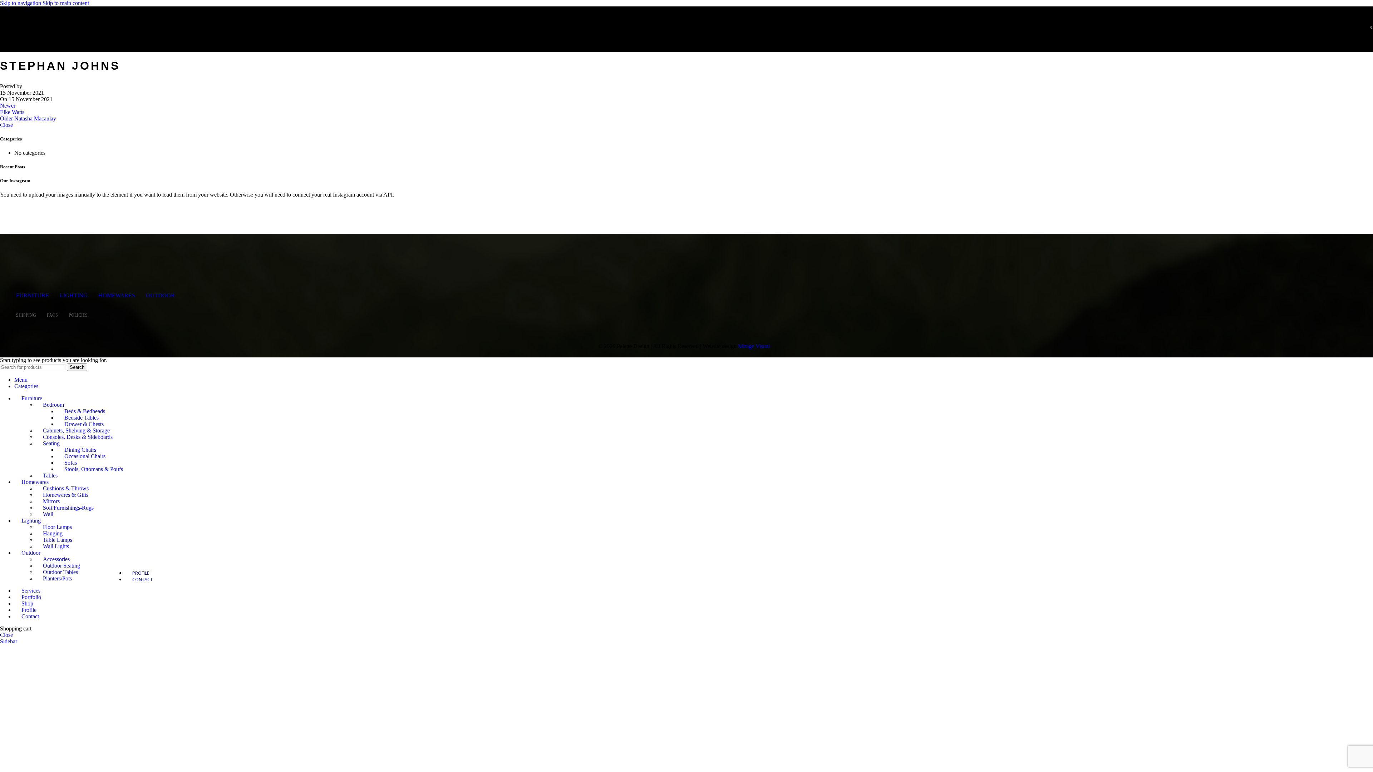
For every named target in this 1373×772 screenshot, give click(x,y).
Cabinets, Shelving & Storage (76, 430)
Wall (48, 514)
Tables (50, 475)
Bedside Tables (81, 418)
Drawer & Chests (84, 424)
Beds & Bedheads (84, 411)
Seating (51, 443)
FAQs (52, 315)
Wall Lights (56, 546)
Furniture (32, 295)
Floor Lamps (57, 527)
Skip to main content (66, 3)
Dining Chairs (80, 450)
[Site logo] (52, 41)
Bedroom (53, 405)
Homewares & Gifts (65, 495)
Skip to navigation (21, 3)
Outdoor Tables (60, 572)
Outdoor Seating (61, 566)
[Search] (1358, 30)
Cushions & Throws (66, 488)
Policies (78, 315)
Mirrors (51, 501)
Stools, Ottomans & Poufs (93, 469)
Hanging (53, 533)
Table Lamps (57, 540)
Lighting (74, 295)
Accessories (56, 559)
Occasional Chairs (84, 456)
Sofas (70, 463)
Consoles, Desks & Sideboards (78, 437)
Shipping (26, 315)
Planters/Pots (57, 578)
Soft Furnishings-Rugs (68, 508)
